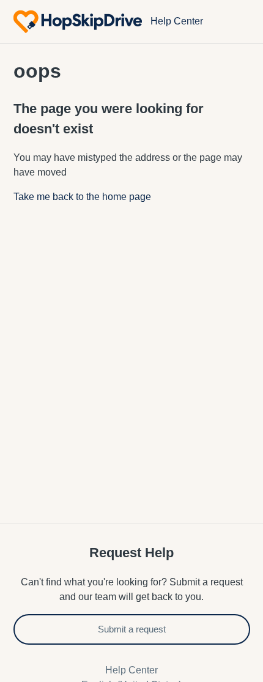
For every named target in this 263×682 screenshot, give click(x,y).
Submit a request (132, 629)
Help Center (131, 670)
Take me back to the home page (82, 196)
